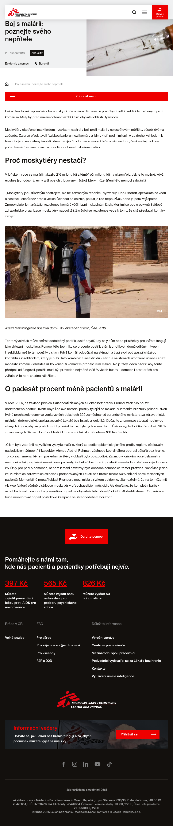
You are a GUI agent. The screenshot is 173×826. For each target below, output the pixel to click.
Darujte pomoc (160, 15)
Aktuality (37, 53)
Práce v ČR (14, 624)
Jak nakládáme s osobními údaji (86, 790)
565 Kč (55, 583)
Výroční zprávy (103, 637)
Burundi (44, 63)
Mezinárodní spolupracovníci (113, 653)
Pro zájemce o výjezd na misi (58, 645)
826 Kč (94, 583)
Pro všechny (45, 653)
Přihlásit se (129, 734)
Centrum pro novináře (108, 645)
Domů (6, 84)
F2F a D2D (44, 660)
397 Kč (16, 583)
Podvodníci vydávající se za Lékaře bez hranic (126, 660)
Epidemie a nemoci (17, 63)
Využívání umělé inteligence (113, 676)
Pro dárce (43, 637)
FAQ (39, 624)
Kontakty (98, 668)
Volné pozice (14, 637)
